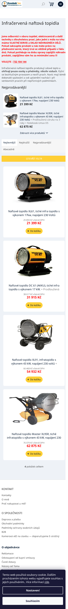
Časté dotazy (9, 561)
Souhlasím (33, 601)
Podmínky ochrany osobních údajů (21, 527)
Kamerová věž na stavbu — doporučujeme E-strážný (30, 536)
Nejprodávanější (42, 142)
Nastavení (33, 590)
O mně (5, 499)
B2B (4, 531)
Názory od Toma (10, 566)
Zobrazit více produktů (32, 133)
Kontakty (6, 495)
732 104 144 (19, 61)
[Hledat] (43, 4)
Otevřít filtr (34, 158)
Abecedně (8, 149)
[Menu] (60, 4)
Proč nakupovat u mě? (14, 503)
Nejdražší (24, 142)
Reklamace (8, 553)
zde (47, 582)
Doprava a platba (11, 519)
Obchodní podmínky (13, 523)
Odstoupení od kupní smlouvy (18, 557)
